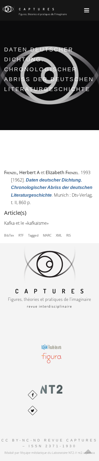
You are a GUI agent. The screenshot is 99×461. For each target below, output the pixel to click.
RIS (68, 235)
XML (59, 235)
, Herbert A (22, 172)
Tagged (33, 235)
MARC (47, 235)
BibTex (9, 235)
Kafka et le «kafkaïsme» (26, 223)
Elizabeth (62, 172)
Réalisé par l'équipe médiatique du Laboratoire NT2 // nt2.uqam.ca (49, 453)
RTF (21, 235)
